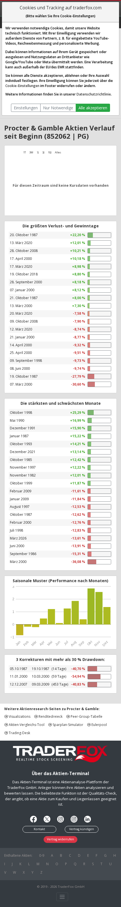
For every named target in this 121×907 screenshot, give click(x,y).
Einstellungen (26, 107)
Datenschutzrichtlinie (94, 94)
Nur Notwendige (58, 107)
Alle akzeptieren (93, 107)
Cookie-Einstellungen (22, 85)
